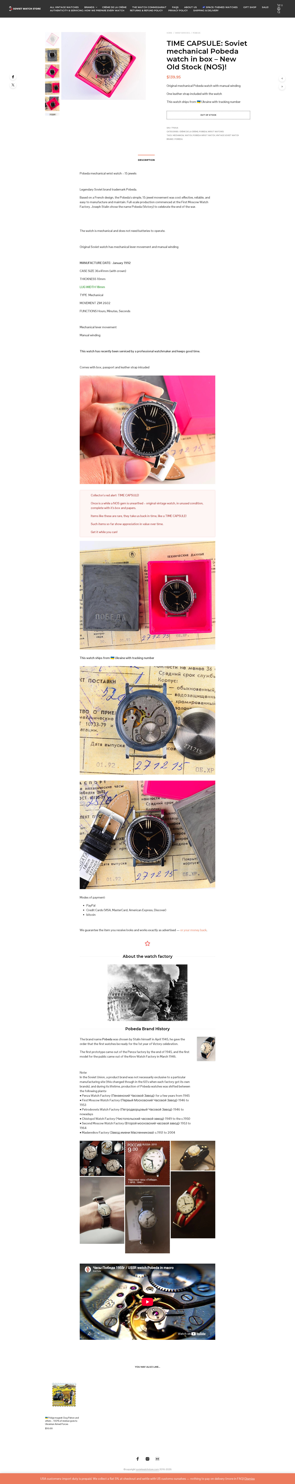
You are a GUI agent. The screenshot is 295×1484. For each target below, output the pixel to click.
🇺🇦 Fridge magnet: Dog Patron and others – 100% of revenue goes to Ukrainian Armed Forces (62, 1420)
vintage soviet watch (227, 135)
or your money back (193, 930)
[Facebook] (13, 76)
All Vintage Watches (64, 7)
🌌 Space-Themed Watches (220, 7)
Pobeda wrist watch (204, 135)
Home (169, 33)
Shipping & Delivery (206, 10)
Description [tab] (146, 160)
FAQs (175, 7)
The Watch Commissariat (149, 7)
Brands (89, 7)
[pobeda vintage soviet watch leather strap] (193, 1155)
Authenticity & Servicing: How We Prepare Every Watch (87, 10)
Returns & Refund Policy (146, 10)
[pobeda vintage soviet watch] (147, 1219)
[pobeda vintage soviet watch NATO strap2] (193, 1204)
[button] (280, 5)
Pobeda (196, 33)
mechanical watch (182, 135)
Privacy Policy (178, 10)
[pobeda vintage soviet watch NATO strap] (102, 1210)
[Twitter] (13, 85)
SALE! (265, 7)
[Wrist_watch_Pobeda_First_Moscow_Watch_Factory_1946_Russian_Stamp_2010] (147, 1163)
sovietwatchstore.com (147, 1469)
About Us (190, 7)
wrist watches (182, 33)
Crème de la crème (114, 7)
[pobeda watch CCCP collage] (102, 1158)
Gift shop (249, 7)
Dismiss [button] (249, 1479)
